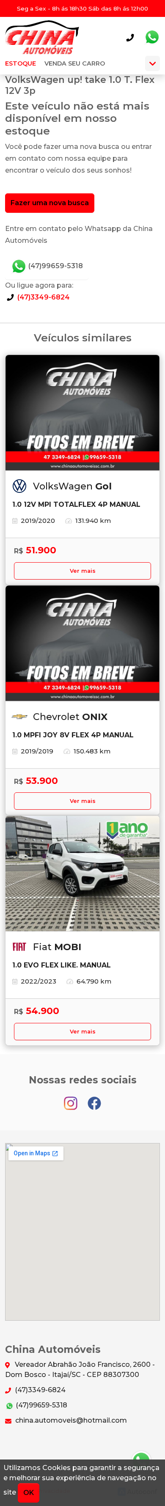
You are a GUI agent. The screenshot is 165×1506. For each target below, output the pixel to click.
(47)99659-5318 (55, 266)
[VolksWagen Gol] (83, 413)
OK (28, 1493)
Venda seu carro (74, 63)
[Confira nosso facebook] (94, 1099)
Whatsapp (152, 37)
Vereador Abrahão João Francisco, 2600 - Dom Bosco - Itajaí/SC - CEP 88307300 (80, 1369)
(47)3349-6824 (43, 297)
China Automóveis (42, 37)
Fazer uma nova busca (50, 203)
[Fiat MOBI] (83, 874)
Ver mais (83, 571)
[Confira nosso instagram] (71, 1099)
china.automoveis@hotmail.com (70, 1420)
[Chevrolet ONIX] (83, 643)
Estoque (20, 63)
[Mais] (152, 63)
